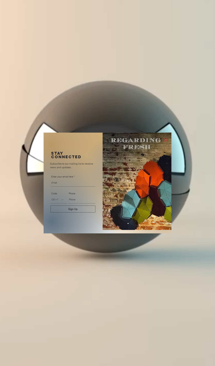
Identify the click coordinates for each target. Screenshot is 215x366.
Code (54, 193)
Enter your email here (62, 176)
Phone (72, 193)
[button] (166, 140)
